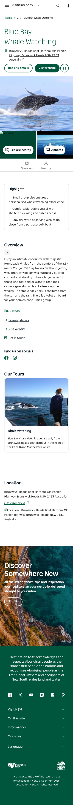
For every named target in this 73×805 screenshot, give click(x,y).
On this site (16, 718)
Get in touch (17, 338)
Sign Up (13, 601)
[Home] (22, 5)
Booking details (18, 68)
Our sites (14, 736)
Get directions (14, 503)
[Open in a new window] (36, 402)
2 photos (57, 150)
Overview (27, 168)
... (18, 18)
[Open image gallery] (36, 103)
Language (15, 746)
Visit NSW (15, 709)
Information (17, 727)
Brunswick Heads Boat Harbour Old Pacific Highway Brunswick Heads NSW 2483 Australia (37, 55)
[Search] (58, 6)
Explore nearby (20, 150)
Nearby (46, 168)
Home (8, 18)
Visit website (47, 68)
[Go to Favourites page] (67, 5)
